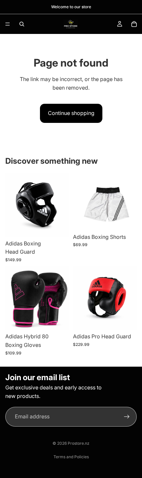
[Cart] (134, 24)
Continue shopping (71, 113)
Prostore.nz (78, 443)
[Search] (22, 24)
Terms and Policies (71, 456)
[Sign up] (127, 417)
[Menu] (7, 24)
